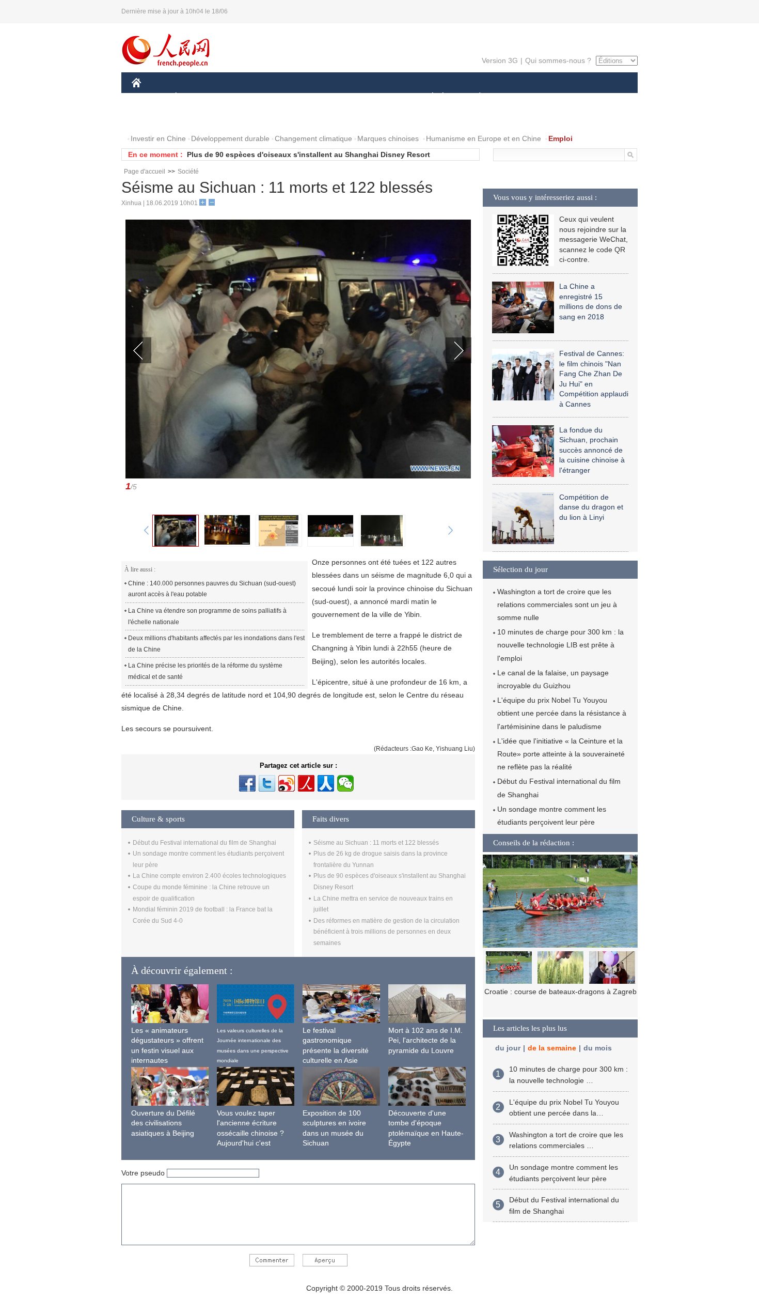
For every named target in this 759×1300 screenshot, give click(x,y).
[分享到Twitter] (267, 783)
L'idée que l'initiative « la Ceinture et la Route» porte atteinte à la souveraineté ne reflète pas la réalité (561, 754)
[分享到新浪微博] (286, 783)
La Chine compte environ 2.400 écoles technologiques (209, 875)
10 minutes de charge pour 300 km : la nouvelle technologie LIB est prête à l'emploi (560, 645)
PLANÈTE (474, 97)
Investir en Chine (158, 138)
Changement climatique (313, 138)
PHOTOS (198, 118)
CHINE (150, 97)
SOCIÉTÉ (427, 97)
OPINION (154, 118)
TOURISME (561, 97)
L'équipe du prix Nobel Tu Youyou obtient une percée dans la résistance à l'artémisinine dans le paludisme (561, 713)
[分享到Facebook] (247, 783)
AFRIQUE (287, 97)
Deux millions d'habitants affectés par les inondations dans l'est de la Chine (216, 643)
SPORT (516, 97)
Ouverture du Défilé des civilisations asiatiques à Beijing (163, 1123)
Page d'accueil (144, 171)
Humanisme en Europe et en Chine (483, 138)
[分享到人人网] (326, 783)
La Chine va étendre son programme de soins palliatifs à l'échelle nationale (207, 616)
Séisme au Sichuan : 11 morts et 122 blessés (376, 842)
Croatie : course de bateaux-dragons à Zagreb (560, 991)
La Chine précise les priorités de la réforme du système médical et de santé (205, 671)
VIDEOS (240, 118)
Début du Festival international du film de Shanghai (204, 842)
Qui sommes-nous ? (558, 60)
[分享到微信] (345, 783)
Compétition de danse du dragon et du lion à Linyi (591, 507)
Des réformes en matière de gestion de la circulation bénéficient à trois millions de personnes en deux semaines (386, 932)
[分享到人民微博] (306, 783)
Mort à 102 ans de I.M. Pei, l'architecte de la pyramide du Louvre (425, 1040)
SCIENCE (333, 97)
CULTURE (380, 97)
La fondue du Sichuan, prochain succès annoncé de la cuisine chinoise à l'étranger (592, 450)
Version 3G (500, 60)
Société (188, 171)
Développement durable (230, 138)
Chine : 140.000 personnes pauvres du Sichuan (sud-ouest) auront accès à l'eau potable (212, 589)
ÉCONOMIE (195, 97)
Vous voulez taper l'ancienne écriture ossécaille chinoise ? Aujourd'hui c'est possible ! (250, 1133)
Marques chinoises (388, 138)
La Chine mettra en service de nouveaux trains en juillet (285, 154)
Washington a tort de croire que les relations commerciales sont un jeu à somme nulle (557, 604)
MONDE (243, 97)
